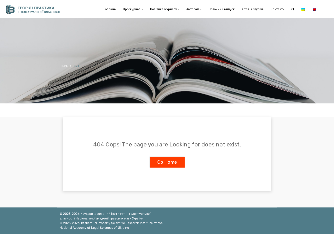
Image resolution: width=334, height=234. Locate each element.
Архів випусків (253, 9)
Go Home (167, 162)
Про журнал (132, 9)
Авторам (192, 9)
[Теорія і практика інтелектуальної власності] (42, 9)
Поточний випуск (222, 9)
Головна (110, 9)
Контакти (278, 9)
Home (64, 66)
